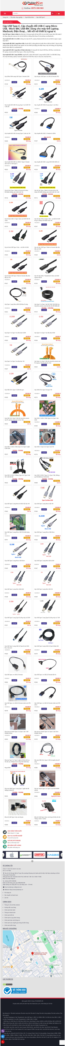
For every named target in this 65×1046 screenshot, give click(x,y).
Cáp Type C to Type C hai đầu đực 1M (14, 361)
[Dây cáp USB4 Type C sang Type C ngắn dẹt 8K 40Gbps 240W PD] (17, 778)
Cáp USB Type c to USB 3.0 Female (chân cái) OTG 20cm (47, 704)
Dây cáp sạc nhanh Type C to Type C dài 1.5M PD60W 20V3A (16, 732)
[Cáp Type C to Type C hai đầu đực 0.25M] (17, 323)
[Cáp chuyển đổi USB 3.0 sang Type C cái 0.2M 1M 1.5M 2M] (17, 95)
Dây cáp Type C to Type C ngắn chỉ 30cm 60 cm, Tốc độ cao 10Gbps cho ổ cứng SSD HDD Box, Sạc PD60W (17, 761)
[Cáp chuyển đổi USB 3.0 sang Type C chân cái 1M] (17, 123)
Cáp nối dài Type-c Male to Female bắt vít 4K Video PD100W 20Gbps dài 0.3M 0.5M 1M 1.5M (46, 191)
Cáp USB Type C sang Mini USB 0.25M (44, 560)
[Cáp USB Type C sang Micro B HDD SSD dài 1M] (17, 494)
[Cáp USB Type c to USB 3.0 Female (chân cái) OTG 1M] (17, 693)
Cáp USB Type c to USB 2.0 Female (14, 674)
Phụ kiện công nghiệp (16, 17)
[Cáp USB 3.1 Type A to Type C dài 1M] (47, 437)
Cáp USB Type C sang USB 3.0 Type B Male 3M (46, 646)
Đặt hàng (27, 82)
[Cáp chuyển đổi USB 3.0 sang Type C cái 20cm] (47, 95)
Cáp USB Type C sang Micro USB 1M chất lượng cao (17, 533)
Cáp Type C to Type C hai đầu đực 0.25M (15, 333)
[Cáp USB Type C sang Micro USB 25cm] (47, 522)
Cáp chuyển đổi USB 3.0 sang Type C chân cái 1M (17, 133)
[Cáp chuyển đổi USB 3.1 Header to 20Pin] (47, 123)
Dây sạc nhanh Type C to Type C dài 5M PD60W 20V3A (46, 789)
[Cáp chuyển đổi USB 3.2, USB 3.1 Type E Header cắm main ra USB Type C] (17, 152)
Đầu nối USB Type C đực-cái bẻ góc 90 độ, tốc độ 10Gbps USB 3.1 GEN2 (47, 817)
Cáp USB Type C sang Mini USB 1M (43, 589)
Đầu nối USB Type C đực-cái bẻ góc (14, 817)
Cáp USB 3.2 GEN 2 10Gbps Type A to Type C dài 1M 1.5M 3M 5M (17, 476)
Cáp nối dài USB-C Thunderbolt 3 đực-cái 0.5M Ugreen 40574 (46, 276)
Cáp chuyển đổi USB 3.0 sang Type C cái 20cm (46, 105)
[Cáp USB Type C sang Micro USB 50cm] (17, 551)
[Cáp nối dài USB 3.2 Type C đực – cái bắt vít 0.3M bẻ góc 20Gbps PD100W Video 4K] (47, 209)
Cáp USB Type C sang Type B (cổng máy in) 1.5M (47, 617)
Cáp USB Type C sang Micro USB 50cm (15, 560)
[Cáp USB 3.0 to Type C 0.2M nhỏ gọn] (17, 380)
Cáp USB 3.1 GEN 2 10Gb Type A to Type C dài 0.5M (46, 419)
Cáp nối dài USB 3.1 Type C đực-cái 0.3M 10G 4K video (17, 219)
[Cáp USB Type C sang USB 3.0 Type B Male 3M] (47, 636)
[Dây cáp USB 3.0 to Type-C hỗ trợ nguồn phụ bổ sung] (47, 750)
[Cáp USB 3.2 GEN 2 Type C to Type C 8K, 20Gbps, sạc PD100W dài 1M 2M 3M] (47, 465)
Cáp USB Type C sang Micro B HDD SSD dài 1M (17, 503)
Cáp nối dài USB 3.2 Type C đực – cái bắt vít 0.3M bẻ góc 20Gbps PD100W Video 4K (47, 219)
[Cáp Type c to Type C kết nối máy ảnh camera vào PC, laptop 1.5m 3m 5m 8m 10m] (47, 351)
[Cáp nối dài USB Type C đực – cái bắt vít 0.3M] (17, 237)
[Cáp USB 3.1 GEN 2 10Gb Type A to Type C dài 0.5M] (47, 408)
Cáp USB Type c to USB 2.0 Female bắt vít (45, 674)
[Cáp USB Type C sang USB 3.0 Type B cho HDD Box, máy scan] (17, 636)
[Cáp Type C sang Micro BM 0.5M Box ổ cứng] (17, 294)
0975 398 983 (37, 8)
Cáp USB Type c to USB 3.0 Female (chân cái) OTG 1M (18, 704)
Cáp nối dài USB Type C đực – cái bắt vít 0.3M (17, 247)
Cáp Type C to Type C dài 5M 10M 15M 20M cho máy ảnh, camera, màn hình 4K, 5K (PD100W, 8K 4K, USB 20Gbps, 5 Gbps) (47, 305)
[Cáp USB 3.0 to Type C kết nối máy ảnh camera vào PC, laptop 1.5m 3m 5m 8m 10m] (17, 408)
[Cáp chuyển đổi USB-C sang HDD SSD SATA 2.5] (47, 152)
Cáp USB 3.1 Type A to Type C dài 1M (44, 446)
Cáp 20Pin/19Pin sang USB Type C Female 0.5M (17, 76)
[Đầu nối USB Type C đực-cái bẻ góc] (17, 807)
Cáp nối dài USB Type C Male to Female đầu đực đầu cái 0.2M (47, 248)
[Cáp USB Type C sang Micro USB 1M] (47, 494)
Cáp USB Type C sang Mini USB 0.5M (14, 589)
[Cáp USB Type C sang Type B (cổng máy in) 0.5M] (17, 608)
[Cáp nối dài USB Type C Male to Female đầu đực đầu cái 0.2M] (47, 237)
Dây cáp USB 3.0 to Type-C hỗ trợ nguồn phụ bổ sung (47, 761)
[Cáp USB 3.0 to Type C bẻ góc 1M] (47, 380)
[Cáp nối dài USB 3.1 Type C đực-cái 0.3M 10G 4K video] (17, 209)
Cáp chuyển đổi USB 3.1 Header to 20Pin (45, 133)
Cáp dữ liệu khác (29, 17)
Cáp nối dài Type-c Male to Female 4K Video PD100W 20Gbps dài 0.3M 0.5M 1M (16, 191)
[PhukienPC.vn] (32, 3)
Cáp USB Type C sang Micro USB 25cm (44, 532)
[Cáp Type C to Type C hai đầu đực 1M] (17, 351)
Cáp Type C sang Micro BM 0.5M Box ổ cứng (16, 304)
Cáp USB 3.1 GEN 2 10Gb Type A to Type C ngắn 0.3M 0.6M (17, 447)
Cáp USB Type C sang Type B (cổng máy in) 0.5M (17, 617)
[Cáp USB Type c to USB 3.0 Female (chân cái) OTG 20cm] (47, 693)
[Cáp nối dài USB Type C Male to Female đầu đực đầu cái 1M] (17, 266)
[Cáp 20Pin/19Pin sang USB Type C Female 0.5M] (17, 66)
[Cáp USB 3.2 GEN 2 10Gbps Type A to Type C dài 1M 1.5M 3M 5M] (17, 465)
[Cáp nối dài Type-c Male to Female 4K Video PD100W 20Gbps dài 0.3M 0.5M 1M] (17, 180)
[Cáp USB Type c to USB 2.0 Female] (17, 665)
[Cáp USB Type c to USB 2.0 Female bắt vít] (47, 665)
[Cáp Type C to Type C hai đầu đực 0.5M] (47, 323)
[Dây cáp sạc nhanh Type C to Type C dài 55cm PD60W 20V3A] (47, 722)
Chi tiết (14, 82)
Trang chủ (5, 17)
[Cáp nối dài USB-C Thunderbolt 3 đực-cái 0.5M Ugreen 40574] (47, 266)
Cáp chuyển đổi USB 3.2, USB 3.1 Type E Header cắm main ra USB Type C (17, 162)
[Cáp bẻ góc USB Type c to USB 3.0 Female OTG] (47, 66)
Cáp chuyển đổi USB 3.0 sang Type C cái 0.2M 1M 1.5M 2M (17, 105)
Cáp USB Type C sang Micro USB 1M (43, 503)
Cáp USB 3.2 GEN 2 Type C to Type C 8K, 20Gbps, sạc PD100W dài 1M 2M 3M (47, 476)
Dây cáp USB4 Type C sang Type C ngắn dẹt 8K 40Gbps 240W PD (17, 789)
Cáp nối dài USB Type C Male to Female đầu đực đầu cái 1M (17, 276)
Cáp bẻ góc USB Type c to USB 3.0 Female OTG (46, 76)
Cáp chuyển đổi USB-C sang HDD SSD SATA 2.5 (46, 162)
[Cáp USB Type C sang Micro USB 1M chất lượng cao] (17, 522)
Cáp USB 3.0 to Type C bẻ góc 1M (43, 390)
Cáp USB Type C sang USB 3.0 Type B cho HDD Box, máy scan (17, 647)
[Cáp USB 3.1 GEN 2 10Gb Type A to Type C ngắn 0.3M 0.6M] (17, 437)
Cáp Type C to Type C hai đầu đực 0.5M (44, 333)
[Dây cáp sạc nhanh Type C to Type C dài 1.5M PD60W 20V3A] (17, 722)
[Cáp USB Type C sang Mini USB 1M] (47, 579)
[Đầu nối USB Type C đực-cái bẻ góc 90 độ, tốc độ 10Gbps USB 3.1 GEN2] (47, 807)
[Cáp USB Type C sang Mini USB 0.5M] (17, 579)
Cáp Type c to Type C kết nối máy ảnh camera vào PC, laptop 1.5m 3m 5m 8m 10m (47, 362)
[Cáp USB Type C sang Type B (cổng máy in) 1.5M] (47, 608)
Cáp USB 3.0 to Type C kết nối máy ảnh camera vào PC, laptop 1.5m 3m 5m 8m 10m (17, 419)
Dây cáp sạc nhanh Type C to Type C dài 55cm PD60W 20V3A (46, 732)
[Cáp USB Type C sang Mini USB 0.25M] (47, 551)
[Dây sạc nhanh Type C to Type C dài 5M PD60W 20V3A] (47, 778)
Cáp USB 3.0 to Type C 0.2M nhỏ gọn (14, 390)
